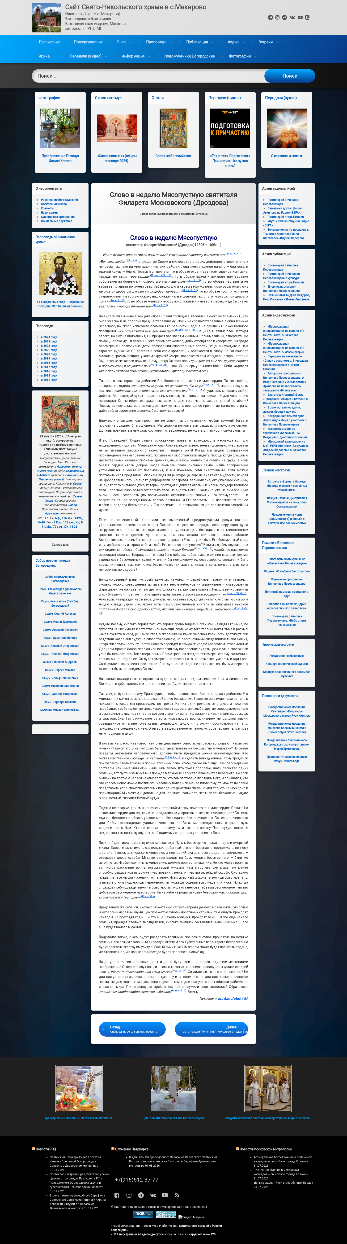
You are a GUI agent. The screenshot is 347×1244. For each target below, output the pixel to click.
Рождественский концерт (287, 655)
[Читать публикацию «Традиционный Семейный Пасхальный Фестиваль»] (79, 1088)
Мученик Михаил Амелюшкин (60, 710)
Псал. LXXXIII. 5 (236, 593)
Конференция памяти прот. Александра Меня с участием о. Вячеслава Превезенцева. (285, 420)
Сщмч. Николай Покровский (60, 654)
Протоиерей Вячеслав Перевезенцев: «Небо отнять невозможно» (286, 620)
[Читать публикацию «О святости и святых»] (287, 128)
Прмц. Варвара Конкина (60, 702)
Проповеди (156, 42)
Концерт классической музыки (287, 664)
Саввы (77, 496)
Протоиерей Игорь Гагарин (286, 217)
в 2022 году (49, 345)
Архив (44, 56)
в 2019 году (49, 358)
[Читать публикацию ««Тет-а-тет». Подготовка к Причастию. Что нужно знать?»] (230, 128)
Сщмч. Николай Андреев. (60, 662)
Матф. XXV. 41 (234, 253)
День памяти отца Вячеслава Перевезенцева (173, 1118)
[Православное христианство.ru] (166, 1217)
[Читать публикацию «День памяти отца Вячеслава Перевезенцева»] (173, 1088)
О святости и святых (287, 156)
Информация (132, 56)
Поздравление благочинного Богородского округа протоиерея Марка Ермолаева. (286, 744)
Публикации (197, 42)
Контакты (47, 208)
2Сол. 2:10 (195, 389)
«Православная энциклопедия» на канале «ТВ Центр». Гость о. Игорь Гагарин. (284, 348)
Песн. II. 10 (160, 305)
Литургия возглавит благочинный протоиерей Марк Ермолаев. (267, 1118)
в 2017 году (49, 367)
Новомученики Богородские (189, 56)
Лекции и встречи (276, 470)
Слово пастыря (108, 98)
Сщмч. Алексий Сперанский (60, 646)
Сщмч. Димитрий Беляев (60, 638)
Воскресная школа (54, 204)
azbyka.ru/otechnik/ (233, 998)
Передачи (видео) (86, 56)
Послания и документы (280, 696)
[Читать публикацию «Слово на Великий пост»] (173, 128)
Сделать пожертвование (58, 217)
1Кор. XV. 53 (173, 757)
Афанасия (52, 513)
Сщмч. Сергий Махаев (60, 670)
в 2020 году (49, 354)
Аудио (233, 42)
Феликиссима (75, 471)
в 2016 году (49, 371)
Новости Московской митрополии (266, 1149)
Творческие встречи (278, 644)
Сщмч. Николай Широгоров (60, 686)
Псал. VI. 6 (148, 896)
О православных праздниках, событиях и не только (174, 213)
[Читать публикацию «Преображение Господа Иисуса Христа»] (60, 128)
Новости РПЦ (46, 1149)
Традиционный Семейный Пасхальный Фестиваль (79, 1118)
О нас (121, 42)
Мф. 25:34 (179, 970)
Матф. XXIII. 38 (185, 330)
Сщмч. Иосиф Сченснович (60, 678)
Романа (70, 475)
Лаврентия (64, 466)
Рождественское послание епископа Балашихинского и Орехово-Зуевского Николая (286, 728)
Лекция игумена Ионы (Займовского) (287, 519)
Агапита (44, 475)
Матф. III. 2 (178, 990)
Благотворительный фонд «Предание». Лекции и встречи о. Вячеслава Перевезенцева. (285, 399)
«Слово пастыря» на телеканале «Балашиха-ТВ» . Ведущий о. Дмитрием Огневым (285, 433)
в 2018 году (49, 362)
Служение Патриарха (131, 1149)
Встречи (265, 42)
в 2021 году (49, 350)
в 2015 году (49, 375)
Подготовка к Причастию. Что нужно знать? (230, 161)
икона (77, 466)
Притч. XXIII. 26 (161, 275)
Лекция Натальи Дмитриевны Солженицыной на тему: (287, 502)
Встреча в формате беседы (287, 486)
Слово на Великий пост (173, 156)
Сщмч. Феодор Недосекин (60, 694)
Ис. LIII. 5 (193, 280)
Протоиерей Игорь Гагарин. (286, 282)
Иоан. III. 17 (211, 384)
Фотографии (240, 56)
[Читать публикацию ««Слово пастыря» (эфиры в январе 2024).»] (117, 128)
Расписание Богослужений (59, 199)
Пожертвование (88, 42)
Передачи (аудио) (281, 98)
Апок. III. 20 (117, 300)
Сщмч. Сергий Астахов (60, 613)
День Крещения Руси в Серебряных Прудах (283, 1182)
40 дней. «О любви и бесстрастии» (286, 571)
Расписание (49, 42)
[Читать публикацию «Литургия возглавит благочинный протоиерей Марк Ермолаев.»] (268, 1088)
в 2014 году (49, 379)
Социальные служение (56, 221)
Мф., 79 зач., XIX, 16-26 (62, 526)
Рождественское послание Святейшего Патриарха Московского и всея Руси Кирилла (286, 711)
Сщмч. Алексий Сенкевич (60, 629)
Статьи (158, 98)
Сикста (41, 471)
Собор (77, 483)
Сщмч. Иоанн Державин (60, 621)
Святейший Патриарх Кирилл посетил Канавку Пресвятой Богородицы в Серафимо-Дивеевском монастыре (75, 1161)
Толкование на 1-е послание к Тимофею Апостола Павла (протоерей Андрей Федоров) (286, 234)
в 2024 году (49, 337)
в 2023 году (49, 341)
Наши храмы (49, 212)
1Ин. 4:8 (132, 260)
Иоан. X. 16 (190, 290)
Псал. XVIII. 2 (203, 548)
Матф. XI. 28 (158, 364)
